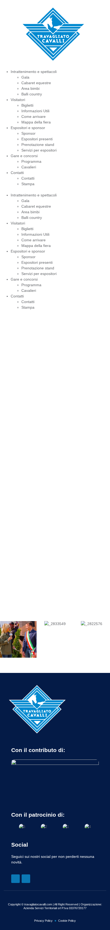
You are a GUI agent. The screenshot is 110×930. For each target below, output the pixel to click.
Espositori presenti (37, 139)
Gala (25, 77)
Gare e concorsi (24, 156)
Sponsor (28, 133)
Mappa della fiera (36, 122)
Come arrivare (33, 116)
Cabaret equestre (36, 83)
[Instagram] (26, 878)
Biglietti (27, 105)
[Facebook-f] (15, 878)
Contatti (17, 172)
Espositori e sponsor (28, 128)
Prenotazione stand (37, 144)
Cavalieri (28, 167)
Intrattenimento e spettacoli (34, 71)
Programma (31, 161)
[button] (55, 189)
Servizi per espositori (39, 150)
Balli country (31, 94)
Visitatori (18, 100)
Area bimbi (30, 88)
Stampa (27, 184)
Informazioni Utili (35, 111)
